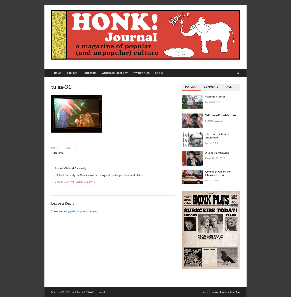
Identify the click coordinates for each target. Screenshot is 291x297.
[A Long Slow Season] (192, 153)
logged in (71, 211)
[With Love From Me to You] (192, 115)
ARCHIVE (72, 73)
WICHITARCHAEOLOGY (115, 73)
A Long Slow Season (217, 152)
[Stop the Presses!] (192, 96)
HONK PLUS (89, 73)
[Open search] (238, 73)
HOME (57, 73)
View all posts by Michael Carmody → (75, 181)
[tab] (191, 87)
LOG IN (159, 73)
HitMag (235, 291)
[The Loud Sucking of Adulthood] (192, 134)
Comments (211, 86)
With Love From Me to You (221, 115)
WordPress (221, 291)
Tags (228, 86)
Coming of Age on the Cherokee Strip (218, 173)
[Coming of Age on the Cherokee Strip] (192, 171)
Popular (191, 86)
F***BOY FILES (141, 73)
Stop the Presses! (215, 96)
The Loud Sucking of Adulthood (217, 135)
